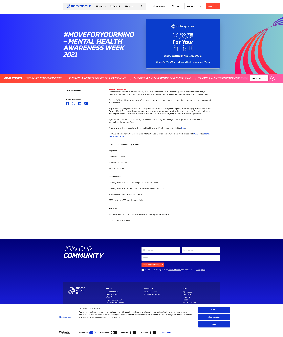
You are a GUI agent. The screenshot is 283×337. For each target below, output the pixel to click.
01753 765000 (151, 292)
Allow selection (214, 317)
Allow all (214, 310)
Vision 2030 (187, 292)
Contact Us (187, 294)
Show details (166, 333)
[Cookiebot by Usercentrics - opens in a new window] (64, 332)
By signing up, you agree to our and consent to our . (175, 270)
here (183, 128)
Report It (186, 297)
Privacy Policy (200, 270)
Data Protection (189, 302)
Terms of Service (174, 270)
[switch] (114, 332)
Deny (214, 324)
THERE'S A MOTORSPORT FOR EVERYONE (86, 78)
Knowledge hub (162, 6)
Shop (177, 6)
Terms (185, 300)
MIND (195, 134)
